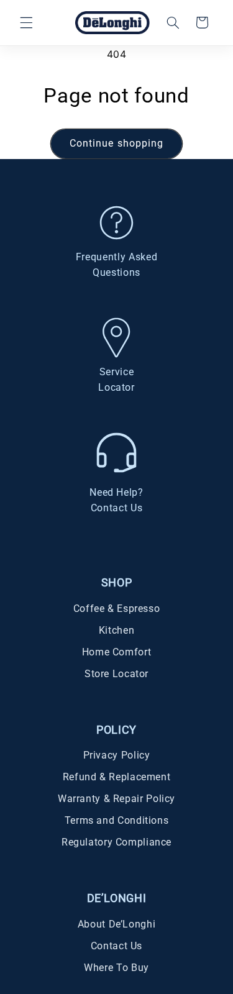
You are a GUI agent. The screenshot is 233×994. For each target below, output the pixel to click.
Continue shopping (116, 143)
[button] (26, 22)
